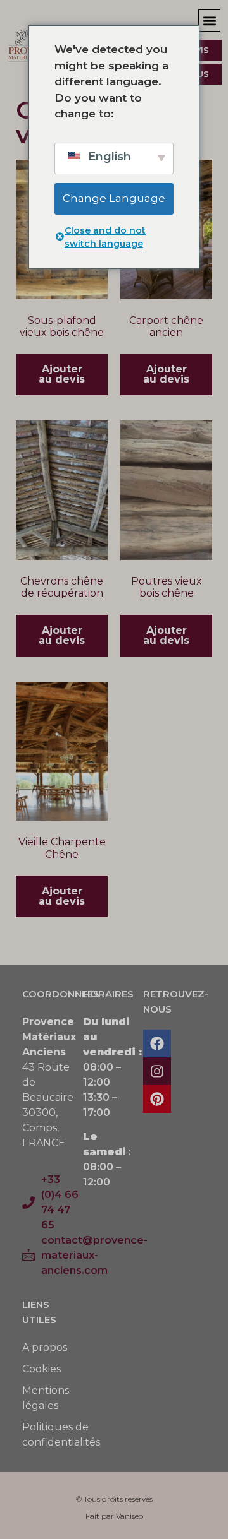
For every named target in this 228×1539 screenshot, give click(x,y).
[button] (209, 20)
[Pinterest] (157, 1099)
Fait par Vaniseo (114, 1516)
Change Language (114, 198)
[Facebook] (157, 1043)
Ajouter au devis (62, 374)
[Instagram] (157, 1071)
